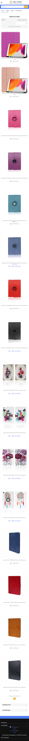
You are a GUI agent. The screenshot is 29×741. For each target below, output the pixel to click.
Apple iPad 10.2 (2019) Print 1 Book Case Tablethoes (14, 517)
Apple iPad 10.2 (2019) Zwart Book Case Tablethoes (14, 687)
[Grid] (3, 20)
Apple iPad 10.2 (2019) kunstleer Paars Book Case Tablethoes (14, 178)
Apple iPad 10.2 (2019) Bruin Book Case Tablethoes (14, 645)
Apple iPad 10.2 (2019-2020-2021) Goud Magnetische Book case (14, 94)
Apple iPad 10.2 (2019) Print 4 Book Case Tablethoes (14, 390)
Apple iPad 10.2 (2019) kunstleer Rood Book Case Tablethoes (14, 305)
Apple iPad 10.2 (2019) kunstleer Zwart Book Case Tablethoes (14, 348)
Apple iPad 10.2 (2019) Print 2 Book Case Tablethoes (14, 475)
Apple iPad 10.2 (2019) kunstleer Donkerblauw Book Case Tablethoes (14, 263)
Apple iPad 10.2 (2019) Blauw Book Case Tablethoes (14, 560)
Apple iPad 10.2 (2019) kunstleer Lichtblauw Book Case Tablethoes (14, 221)
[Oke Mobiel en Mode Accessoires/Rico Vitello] (14, 729)
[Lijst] (5, 20)
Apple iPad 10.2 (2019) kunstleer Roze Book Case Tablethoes (14, 135)
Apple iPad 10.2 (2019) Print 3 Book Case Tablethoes (14, 432)
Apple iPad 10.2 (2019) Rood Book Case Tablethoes (14, 602)
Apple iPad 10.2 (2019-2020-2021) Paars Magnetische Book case (14, 59)
